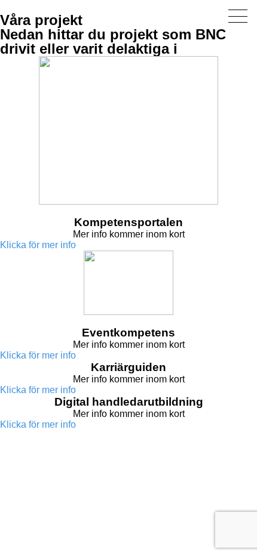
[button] (38, 245)
